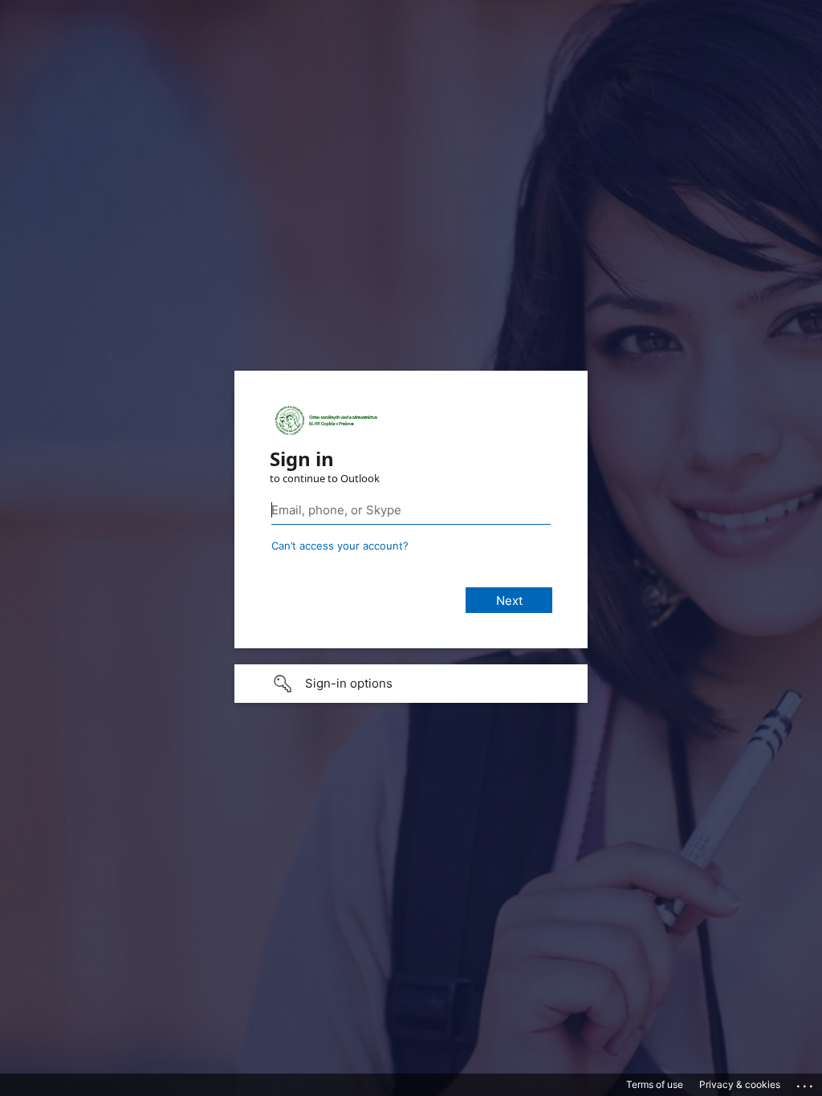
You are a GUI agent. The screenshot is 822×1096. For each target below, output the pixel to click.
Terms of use (654, 1084)
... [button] (806, 1082)
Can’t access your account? (340, 545)
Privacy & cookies (739, 1084)
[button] (411, 683)
